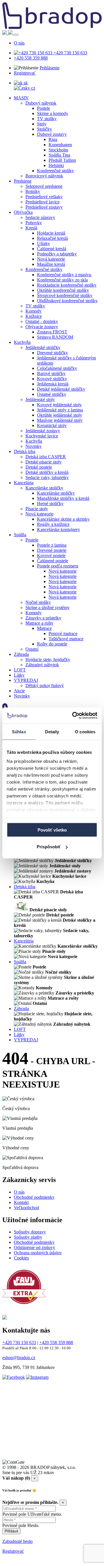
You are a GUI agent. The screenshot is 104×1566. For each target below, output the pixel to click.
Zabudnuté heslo (17, 1541)
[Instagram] (37, 1377)
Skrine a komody (52, 113)
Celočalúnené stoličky (57, 368)
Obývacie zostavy (41, 326)
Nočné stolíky (38, 602)
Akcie (19, 690)
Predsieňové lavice (42, 201)
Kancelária (24, 482)
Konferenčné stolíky (55, 170)
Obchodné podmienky (34, 1197)
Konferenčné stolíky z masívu (64, 274)
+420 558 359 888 (31, 57)
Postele (43, 108)
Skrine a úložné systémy (47, 607)
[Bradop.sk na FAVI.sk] (24, 1307)
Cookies (21, 1257)
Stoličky (44, 129)
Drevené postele (51, 550)
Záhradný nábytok (42, 664)
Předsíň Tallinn (62, 160)
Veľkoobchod (26, 1207)
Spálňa (20, 534)
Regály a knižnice (53, 524)
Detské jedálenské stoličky (61, 389)
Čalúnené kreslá (51, 248)
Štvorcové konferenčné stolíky (64, 295)
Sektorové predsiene (43, 186)
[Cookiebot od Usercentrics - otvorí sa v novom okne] (73, 715)
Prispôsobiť (49, 846)
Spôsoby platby (28, 1237)
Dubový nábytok (40, 103)
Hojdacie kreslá (51, 233)
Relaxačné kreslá (52, 238)
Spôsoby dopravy (30, 1231)
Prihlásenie (50, 67)
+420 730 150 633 (69, 52)
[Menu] (16, 35)
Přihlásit (11, 1531)
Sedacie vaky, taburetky (47, 477)
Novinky (33, 446)
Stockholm (58, 149)
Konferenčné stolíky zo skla (62, 279)
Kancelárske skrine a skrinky (63, 519)
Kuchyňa (22, 342)
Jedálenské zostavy (42, 430)
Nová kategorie (51, 259)
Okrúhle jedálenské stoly (59, 415)
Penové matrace (63, 633)
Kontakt (21, 1202)
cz (32, 88)
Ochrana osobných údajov (38, 1252)
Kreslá (31, 227)
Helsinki (56, 165)
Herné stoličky (50, 503)
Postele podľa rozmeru (57, 565)
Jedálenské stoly (40, 399)
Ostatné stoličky (51, 394)
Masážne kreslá (51, 264)
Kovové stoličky (52, 378)
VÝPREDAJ (26, 680)
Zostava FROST (52, 331)
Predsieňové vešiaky (44, 196)
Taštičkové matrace (66, 638)
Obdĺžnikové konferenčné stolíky (67, 300)
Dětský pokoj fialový (44, 685)
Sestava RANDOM (55, 337)
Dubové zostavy (52, 134)
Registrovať (25, 72)
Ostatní (31, 649)
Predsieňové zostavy (44, 207)
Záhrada (21, 654)
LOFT (20, 669)
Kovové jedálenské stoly (59, 404)
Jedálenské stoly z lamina (60, 409)
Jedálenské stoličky (42, 347)
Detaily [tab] (52, 731)
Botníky (32, 191)
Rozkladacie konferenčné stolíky (66, 285)
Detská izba (24, 451)
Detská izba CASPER (45, 456)
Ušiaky (43, 243)
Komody (33, 311)
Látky (19, 675)
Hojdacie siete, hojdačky (47, 659)
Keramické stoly (52, 425)
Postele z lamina (51, 545)
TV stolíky (47, 118)
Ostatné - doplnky (41, 321)
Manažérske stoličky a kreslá (63, 498)
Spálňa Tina (59, 155)
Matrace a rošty (39, 623)
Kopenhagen (60, 144)
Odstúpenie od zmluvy (34, 1247)
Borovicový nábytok (44, 175)
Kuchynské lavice (41, 435)
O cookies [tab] (85, 731)
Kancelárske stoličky (44, 487)
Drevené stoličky (52, 352)
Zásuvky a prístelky (43, 617)
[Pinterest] (39, 1452)
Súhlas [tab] (19, 731)
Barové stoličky (51, 373)
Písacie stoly (36, 508)
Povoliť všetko (52, 829)
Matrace (44, 628)
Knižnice (33, 316)
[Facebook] (13, 1377)
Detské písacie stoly (43, 461)
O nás (19, 42)
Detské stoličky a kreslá (46, 472)
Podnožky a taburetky (57, 253)
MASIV (21, 97)
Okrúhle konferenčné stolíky (63, 290)
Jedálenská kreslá (52, 383)
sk (25, 82)
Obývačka (23, 212)
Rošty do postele (52, 643)
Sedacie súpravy (40, 217)
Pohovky (33, 222)
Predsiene (22, 181)
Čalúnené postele (52, 560)
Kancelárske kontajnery (58, 529)
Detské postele (38, 467)
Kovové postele (51, 555)
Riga (53, 139)
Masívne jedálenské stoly (60, 420)
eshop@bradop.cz (18, 1357)
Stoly (42, 123)
